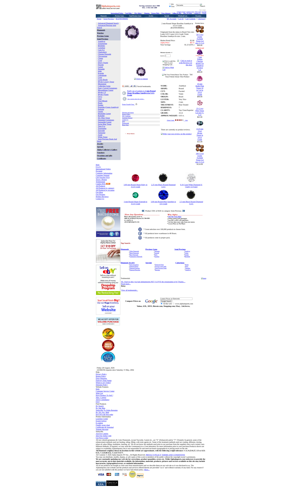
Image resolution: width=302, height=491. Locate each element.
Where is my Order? (103, 383)
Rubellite (101, 116)
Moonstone (102, 84)
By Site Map (100, 408)
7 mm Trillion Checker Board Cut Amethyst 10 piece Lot (200, 63)
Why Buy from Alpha (174, 217)
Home (99, 19)
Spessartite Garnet (104, 122)
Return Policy (155, 13)
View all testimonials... (129, 290)
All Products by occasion (105, 190)
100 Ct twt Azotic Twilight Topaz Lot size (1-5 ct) (199, 158)
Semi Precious (108, 19)
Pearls (100, 103)
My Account (172, 19)
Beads (187, 265)
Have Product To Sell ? (104, 395)
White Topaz (102, 137)
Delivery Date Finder (104, 381)
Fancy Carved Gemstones (107, 88)
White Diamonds (134, 251)
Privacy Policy (126, 114)
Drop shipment (166, 13)
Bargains (157, 270)
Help (97, 165)
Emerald (156, 253)
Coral (100, 61)
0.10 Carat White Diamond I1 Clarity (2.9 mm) (191, 186)
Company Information (104, 173)
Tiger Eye (101, 126)
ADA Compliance (102, 400)
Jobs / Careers (101, 398)
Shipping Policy (102, 385)
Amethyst (101, 41)
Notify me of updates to (141, 93)
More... (147, 470)
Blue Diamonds (134, 255)
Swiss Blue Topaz (104, 124)
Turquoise (101, 133)
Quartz (100, 111)
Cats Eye (101, 50)
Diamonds (104, 16)
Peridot (100, 105)
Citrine (100, 58)
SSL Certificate (126, 116)
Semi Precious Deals (161, 268)
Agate (100, 135)
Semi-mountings (134, 265)
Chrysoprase (102, 56)
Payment (99, 171)
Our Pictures (100, 194)
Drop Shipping (101, 378)
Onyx (100, 97)
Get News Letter (102, 438)
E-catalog (99, 423)
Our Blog (99, 192)
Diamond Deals (159, 265)
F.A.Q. (204, 13)
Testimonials (100, 182)
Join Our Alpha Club (103, 436)
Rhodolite (187, 256)
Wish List (99, 393)
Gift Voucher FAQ (103, 178)
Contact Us (197, 13)
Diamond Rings (134, 266)
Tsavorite (101, 131)
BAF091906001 (122, 19)
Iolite (100, 71)
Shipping (147, 13)
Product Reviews (102, 197)
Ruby (155, 255)
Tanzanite (157, 251)
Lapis (100, 78)
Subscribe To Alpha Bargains (107, 410)
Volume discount (102, 429)
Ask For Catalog (102, 434)
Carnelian (101, 48)
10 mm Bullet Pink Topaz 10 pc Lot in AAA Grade (200, 89)
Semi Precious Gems (135, 16)
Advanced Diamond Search (108, 23)
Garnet (100, 67)
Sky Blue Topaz (104, 118)
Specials (166, 16)
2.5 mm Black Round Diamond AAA (191, 203)
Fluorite (101, 65)
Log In (180, 19)
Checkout (201, 19)
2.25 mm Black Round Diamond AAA (163, 186)
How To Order (187, 13)
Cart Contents (190, 19)
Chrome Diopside (104, 54)
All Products (100, 186)
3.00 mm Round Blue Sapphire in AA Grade (163, 203)
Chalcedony (102, 52)
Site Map (204, 11)
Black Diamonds (134, 253)
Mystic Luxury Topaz (106, 82)
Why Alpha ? (138, 13)
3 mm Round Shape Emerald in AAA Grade (135, 203)
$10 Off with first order (104, 415)
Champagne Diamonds (136, 256)
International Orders (117, 13)
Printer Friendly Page (128, 104)
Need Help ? (128, 13)
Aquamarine (102, 44)
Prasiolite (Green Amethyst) (108, 107)
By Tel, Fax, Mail (102, 412)
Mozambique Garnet (105, 90)
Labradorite (102, 75)
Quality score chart (103, 425)
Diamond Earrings (135, 268)
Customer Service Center (105, 391)
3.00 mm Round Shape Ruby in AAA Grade (135, 186)
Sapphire (156, 256)
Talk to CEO (198, 11)
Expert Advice (101, 421)
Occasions (198, 16)
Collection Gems (104, 86)
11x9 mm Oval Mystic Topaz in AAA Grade (199, 134)
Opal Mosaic (102, 101)
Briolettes (101, 46)
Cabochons (179, 263)
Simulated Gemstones (106, 120)
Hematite (101, 69)
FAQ (123, 121)
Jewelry (151, 16)
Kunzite (101, 73)
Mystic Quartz (103, 95)
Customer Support (181, 11)
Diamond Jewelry (128, 263)
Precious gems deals (160, 266)
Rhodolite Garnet (104, 114)
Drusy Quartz (103, 63)
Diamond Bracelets (135, 270)
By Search (100, 406)
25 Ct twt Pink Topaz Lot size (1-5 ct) (199, 112)
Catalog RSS (101, 184)
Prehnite (101, 109)
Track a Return (101, 180)
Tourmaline (102, 128)
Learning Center (190, 11)
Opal (100, 99)
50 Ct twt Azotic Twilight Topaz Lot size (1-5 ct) (199, 39)
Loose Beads (103, 80)
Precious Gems (119, 16)
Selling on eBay (177, 13)
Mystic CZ (102, 92)
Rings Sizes (125, 125)
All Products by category (105, 188)
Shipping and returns (128, 112)
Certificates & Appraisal (105, 427)
